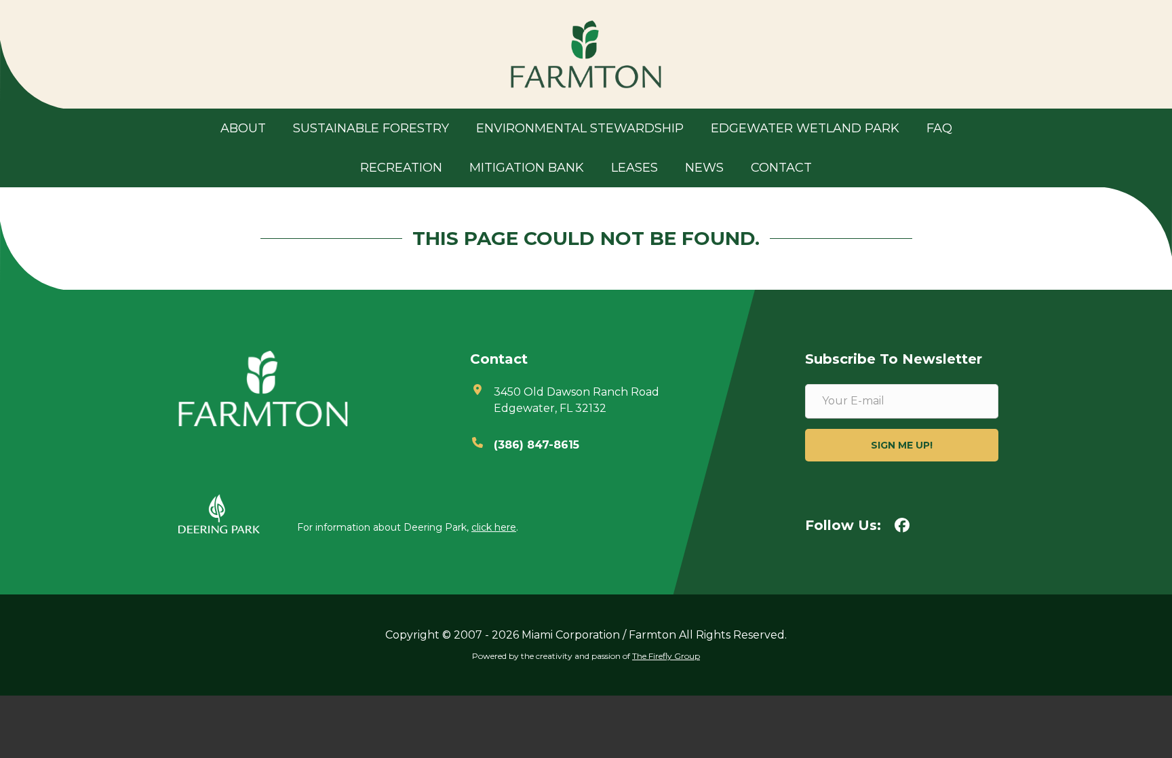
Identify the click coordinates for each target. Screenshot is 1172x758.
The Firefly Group (666, 656)
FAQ (939, 128)
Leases (634, 167)
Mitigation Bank (526, 167)
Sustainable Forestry (371, 128)
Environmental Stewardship (580, 128)
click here (493, 527)
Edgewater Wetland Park (805, 128)
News (704, 167)
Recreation (401, 167)
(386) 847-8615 (536, 444)
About (243, 128)
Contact (781, 167)
